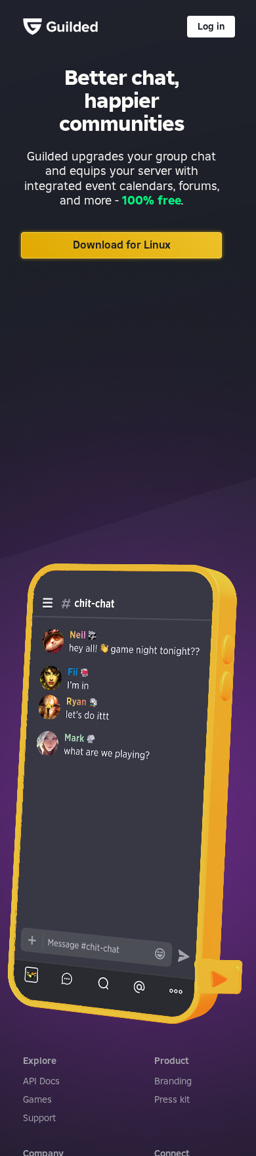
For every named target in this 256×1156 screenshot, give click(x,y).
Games (37, 1099)
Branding (173, 1081)
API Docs (41, 1081)
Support (39, 1118)
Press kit (172, 1099)
